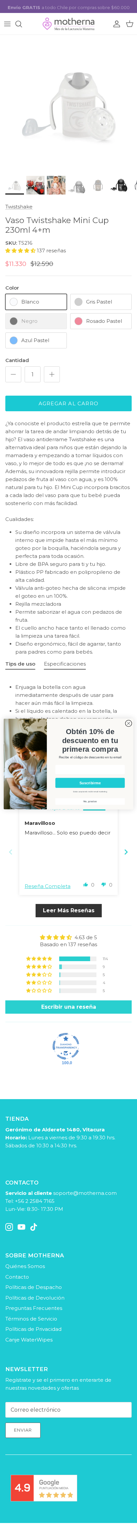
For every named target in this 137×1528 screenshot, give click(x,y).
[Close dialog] (128, 723)
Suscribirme (90, 783)
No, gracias (89, 801)
